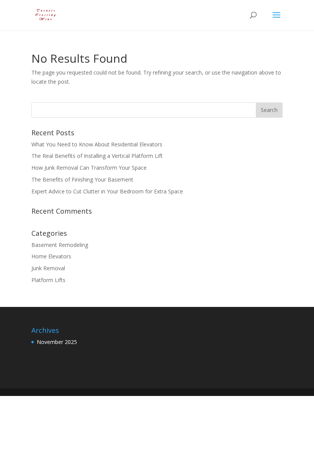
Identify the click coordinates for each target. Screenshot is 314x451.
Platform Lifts (48, 280)
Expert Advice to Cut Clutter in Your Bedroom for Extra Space (107, 191)
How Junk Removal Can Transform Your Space (89, 167)
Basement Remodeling (59, 244)
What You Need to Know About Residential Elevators (96, 144)
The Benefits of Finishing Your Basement (82, 179)
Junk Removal (48, 268)
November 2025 (57, 342)
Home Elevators (51, 256)
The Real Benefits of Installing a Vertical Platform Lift (97, 155)
